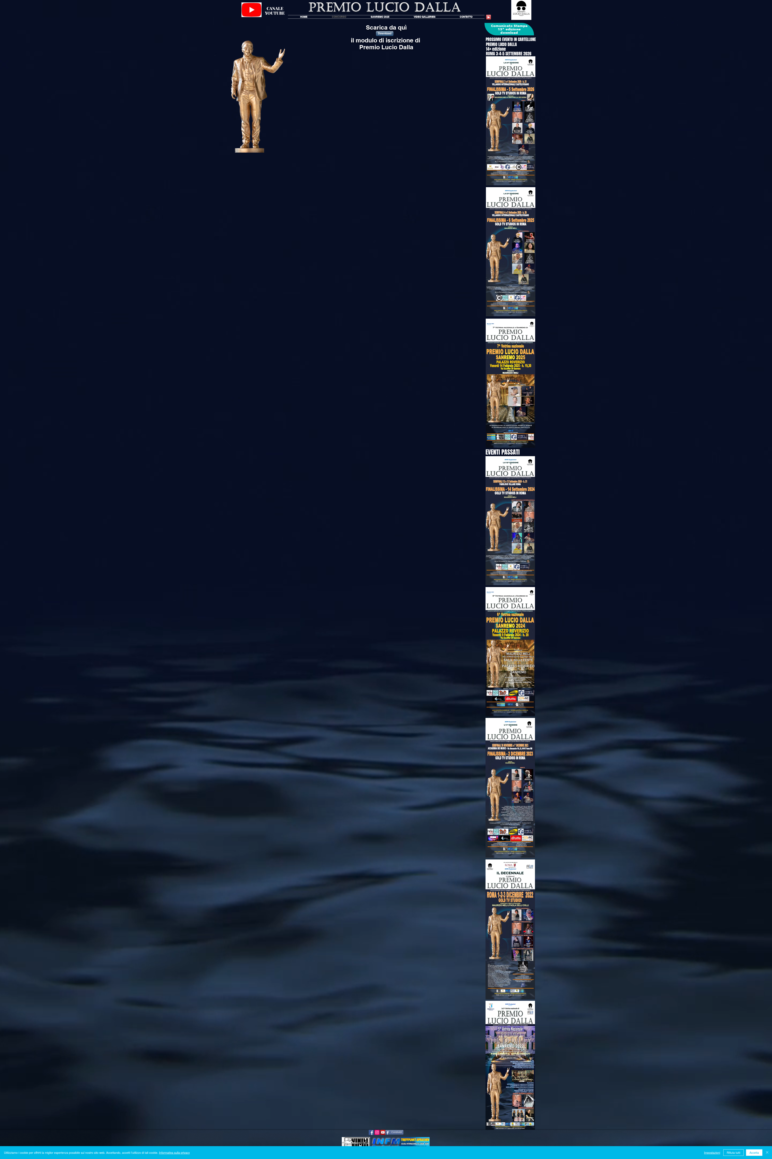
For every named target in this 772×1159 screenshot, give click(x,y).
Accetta (754, 1153)
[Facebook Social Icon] (371, 1132)
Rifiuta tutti (733, 1153)
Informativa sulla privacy (174, 1153)
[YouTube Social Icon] (382, 1132)
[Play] (488, 17)
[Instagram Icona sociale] (377, 1132)
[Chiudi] (767, 1152)
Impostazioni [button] (712, 1153)
